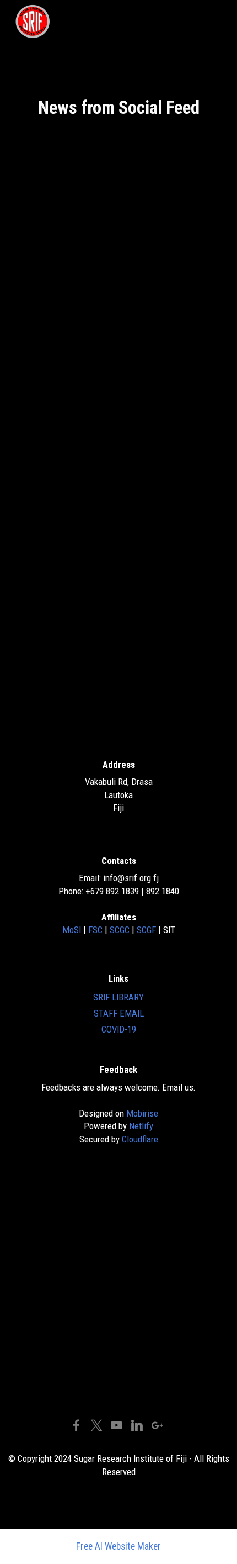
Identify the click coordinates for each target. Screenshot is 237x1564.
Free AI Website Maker (118, 1547)
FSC (96, 929)
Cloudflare (140, 1139)
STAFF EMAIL (119, 1013)
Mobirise (142, 1113)
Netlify (141, 1125)
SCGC (121, 929)
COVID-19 (118, 1029)
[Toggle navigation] (213, 21)
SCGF (147, 929)
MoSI (72, 929)
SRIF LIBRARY (118, 997)
